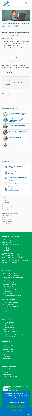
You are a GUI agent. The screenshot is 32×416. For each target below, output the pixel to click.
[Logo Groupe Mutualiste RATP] (13, 3)
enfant (16, 93)
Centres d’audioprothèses (10, 331)
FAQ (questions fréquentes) (11, 302)
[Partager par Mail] (26, 101)
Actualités (6, 341)
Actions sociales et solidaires (11, 290)
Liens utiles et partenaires (11, 306)
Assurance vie (7, 280)
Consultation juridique (10, 291)
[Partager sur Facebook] (5, 101)
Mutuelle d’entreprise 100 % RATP (13, 369)
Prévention (23, 28)
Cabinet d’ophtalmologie (10, 325)
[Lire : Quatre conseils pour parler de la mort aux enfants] (5, 183)
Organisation (7, 370)
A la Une (4, 200)
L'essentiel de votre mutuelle (10, 213)
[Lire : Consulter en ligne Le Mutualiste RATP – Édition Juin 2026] (5, 167)
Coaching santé (8, 293)
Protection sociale (7, 219)
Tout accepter (11, 406)
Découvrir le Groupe (9, 366)
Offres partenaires (7, 215)
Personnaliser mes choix (16, 410)
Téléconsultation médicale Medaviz (13, 295)
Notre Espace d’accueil (10, 322)
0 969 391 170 (8, 244)
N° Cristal (15, 244)
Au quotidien (5, 202)
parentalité (5, 95)
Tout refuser (21, 406)
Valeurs (6, 372)
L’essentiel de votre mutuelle (11, 345)
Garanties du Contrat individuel (12, 275)
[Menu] (29, 3)
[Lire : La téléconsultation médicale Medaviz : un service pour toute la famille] (5, 172)
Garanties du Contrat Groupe (11, 273)
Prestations (6, 270)
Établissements (7, 319)
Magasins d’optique (9, 329)
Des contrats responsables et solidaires (14, 277)
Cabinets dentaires (9, 324)
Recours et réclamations (10, 376)
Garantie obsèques (9, 282)
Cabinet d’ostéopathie (9, 327)
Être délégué (5, 209)
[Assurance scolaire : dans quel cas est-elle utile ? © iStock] (16, 15)
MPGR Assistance (8, 286)
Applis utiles (7, 310)
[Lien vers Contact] (26, 414)
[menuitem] (25, 3)
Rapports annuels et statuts (11, 374)
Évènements (5, 211)
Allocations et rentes (9, 288)
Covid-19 (4, 204)
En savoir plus (13, 390)
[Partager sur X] (12, 101)
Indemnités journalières (10, 284)
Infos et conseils (8, 300)
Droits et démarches (17, 28)
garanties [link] (22, 65)
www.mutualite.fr (12, 262)
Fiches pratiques (8, 304)
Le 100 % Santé (8, 279)
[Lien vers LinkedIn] (28, 414)
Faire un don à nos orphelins (11, 378)
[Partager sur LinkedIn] (19, 101)
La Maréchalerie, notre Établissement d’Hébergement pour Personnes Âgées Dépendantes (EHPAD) (14, 334)
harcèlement (21, 93)
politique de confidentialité (11, 400)
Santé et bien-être (7, 221)
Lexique (6, 311)
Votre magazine (6, 223)
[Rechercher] (25, 3)
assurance (11, 93)
